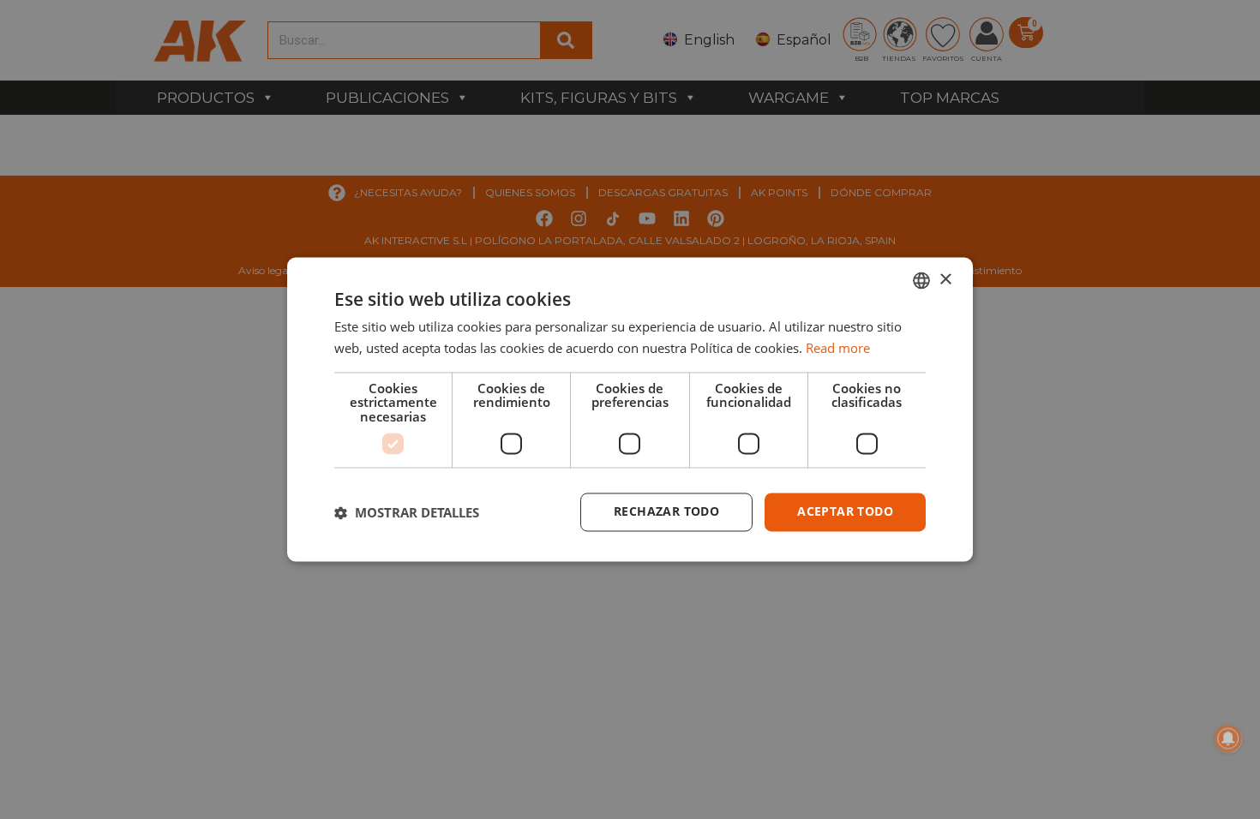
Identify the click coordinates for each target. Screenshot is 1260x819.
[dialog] (630, 409)
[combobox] (921, 280)
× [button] (945, 279)
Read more (838, 348)
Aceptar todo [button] (845, 512)
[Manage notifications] (1228, 738)
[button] (406, 512)
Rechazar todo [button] (666, 512)
